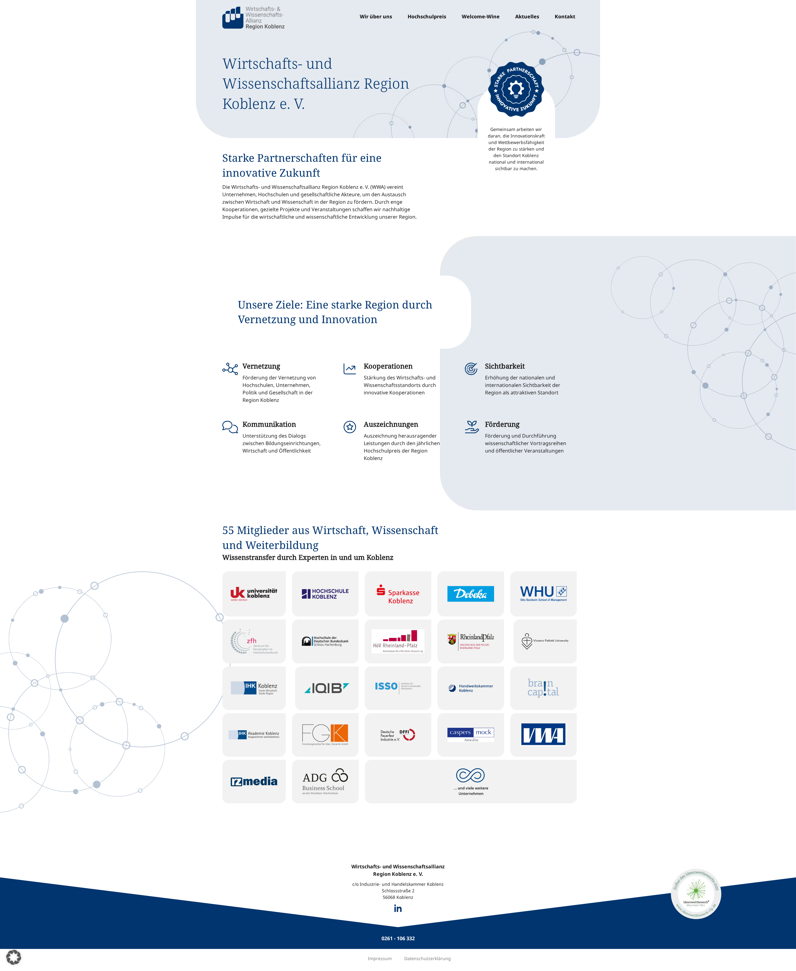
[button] (13, 957)
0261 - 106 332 (398, 938)
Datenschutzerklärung (427, 958)
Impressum (380, 958)
